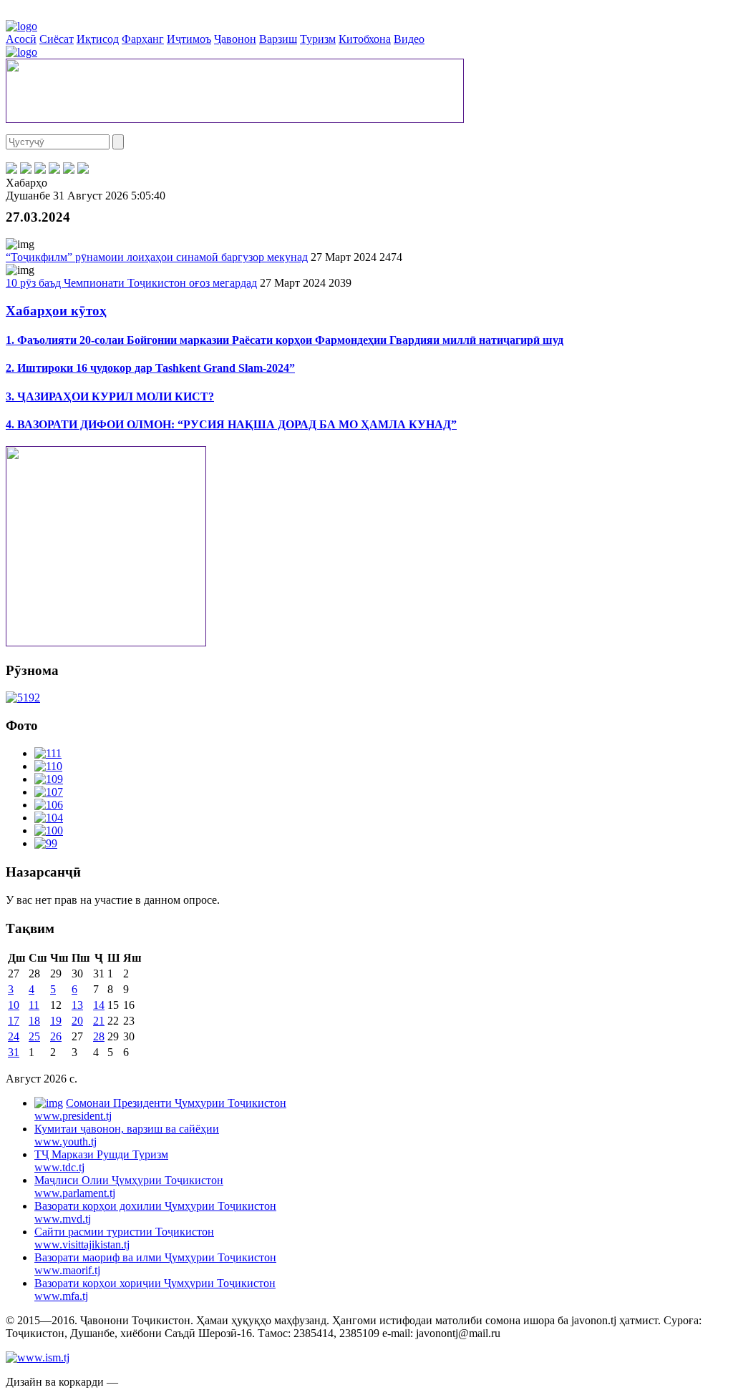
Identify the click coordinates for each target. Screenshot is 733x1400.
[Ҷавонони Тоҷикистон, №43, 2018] (23, 697)
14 (99, 1005)
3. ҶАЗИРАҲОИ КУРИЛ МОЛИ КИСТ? (110, 396)
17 (13, 1021)
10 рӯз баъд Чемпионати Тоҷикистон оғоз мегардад (131, 283)
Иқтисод (98, 39)
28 (99, 1036)
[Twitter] (25, 170)
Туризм (318, 39)
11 (34, 1005)
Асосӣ (21, 39)
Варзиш (278, 39)
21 (99, 1021)
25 (34, 1036)
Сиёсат (56, 39)
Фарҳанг (143, 39)
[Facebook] (11, 170)
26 (56, 1036)
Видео (409, 39)
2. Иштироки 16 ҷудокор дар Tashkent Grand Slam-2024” (150, 368)
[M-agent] (68, 170)
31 (13, 1052)
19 (56, 1021)
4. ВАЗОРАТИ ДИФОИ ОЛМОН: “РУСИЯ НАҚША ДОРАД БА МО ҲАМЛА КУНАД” (231, 424)
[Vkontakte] (40, 170)
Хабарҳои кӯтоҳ (56, 310)
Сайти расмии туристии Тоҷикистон (124, 1238)
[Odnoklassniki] (54, 170)
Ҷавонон (235, 39)
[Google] (83, 170)
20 (77, 1021)
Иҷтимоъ (189, 39)
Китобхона (365, 39)
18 (34, 1021)
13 (77, 1005)
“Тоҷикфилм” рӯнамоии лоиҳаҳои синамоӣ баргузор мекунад (157, 257)
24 (13, 1036)
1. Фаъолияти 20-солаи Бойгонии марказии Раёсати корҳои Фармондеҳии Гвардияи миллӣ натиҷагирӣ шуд (284, 340)
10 (13, 1005)
